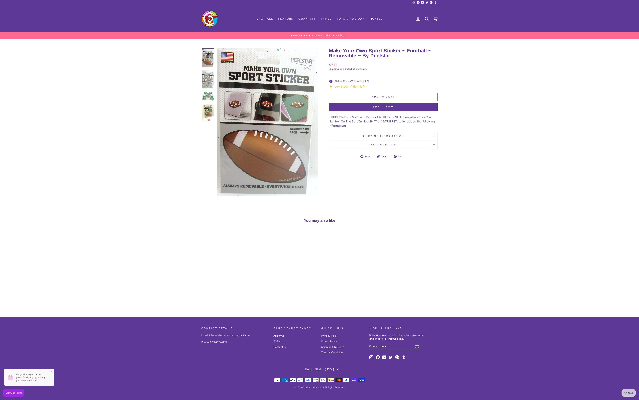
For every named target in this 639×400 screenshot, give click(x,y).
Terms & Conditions (332, 352)
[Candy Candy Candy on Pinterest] (397, 357)
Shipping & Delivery (332, 346)
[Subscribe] (417, 346)
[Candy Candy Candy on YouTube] (384, 357)
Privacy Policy (329, 335)
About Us (278, 335)
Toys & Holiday (350, 18)
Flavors (285, 18)
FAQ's (276, 341)
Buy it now (383, 106)
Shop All (265, 18)
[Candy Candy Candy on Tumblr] (404, 357)
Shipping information (383, 136)
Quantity (307, 18)
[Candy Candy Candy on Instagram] (371, 357)
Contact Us (280, 346)
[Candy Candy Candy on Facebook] (378, 357)
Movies (376, 18)
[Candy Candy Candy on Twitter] (391, 357)
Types (326, 18)
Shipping (334, 68)
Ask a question (383, 144)
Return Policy (329, 341)
